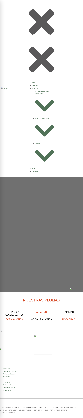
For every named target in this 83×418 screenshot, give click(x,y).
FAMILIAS (68, 312)
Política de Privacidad (10, 371)
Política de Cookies (9, 374)
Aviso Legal (6, 368)
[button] (41, 21)
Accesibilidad (7, 377)
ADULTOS (41, 312)
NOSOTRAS (68, 319)
